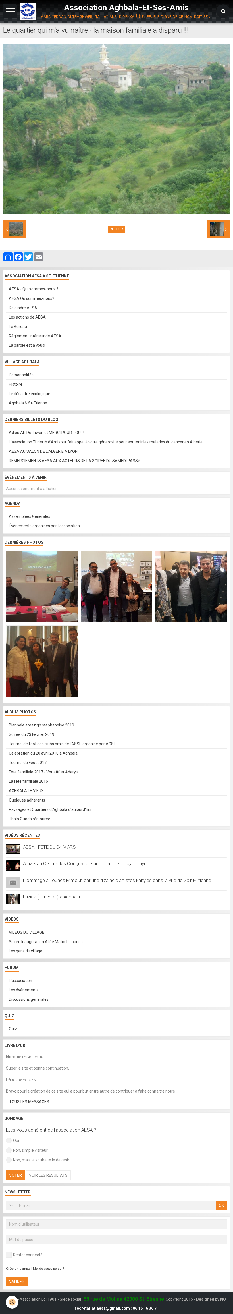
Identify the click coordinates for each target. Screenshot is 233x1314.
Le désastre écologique (29, 393)
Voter (15, 1175)
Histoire (15, 384)
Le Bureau (18, 326)
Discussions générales (29, 999)
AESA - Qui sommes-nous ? (33, 289)
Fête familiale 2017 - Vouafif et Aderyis (44, 772)
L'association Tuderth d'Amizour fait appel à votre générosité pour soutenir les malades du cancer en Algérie (106, 442)
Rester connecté (28, 1255)
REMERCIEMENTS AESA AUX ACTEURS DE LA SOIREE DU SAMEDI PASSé (74, 460)
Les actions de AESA (27, 317)
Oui (16, 1140)
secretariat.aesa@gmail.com (102, 1308)
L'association (20, 980)
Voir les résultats (48, 1175)
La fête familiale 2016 (28, 781)
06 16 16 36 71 (146, 1308)
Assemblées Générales (29, 516)
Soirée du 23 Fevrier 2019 (31, 734)
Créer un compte (18, 1269)
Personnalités (21, 375)
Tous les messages (29, 1101)
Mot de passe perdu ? (48, 1269)
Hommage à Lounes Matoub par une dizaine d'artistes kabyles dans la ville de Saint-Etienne (117, 880)
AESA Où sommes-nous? (31, 298)
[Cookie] (12, 1302)
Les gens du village (25, 951)
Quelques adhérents (27, 800)
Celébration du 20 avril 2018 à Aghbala (43, 753)
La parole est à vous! (27, 345)
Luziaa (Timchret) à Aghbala (51, 897)
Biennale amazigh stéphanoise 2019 (41, 725)
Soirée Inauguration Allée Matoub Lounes (46, 941)
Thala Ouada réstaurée (29, 819)
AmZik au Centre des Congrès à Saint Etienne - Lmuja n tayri (84, 863)
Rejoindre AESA (23, 308)
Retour (116, 229)
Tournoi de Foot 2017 (28, 762)
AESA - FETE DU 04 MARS (49, 847)
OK (221, 1205)
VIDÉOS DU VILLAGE (26, 932)
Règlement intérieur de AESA (35, 336)
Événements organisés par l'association (44, 526)
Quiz (13, 1029)
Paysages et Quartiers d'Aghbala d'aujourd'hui (50, 809)
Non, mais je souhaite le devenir (41, 1160)
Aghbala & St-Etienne (28, 403)
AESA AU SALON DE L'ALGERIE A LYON (43, 451)
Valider (16, 1281)
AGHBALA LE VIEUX (26, 790)
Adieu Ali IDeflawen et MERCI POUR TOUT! (46, 432)
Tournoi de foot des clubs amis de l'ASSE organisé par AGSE (62, 744)
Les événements (24, 990)
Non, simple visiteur (30, 1150)
